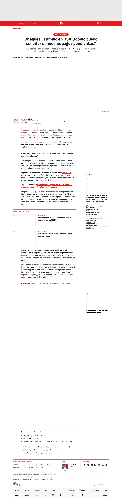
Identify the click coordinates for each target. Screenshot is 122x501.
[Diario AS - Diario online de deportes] (61, 23)
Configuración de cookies (54, 477)
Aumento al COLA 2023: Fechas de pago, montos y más (55, 235)
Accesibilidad (65, 477)
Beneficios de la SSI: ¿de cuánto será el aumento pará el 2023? (54, 218)
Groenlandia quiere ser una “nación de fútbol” (97, 312)
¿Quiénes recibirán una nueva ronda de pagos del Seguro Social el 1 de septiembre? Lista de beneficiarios (92, 224)
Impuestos (53, 283)
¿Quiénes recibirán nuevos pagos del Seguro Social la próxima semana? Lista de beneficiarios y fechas (96, 198)
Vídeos (34, 23)
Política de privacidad (31, 477)
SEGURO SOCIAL (42, 231)
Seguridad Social (42, 215)
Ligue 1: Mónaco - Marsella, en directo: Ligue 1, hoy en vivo (43, 453)
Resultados (21, 23)
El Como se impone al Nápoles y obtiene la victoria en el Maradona (46, 447)
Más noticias (105, 175)
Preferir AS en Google (69, 121)
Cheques (33, 283)
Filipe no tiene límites (30, 438)
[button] (57, 121)
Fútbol (28, 23)
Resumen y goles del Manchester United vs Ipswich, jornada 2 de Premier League (48, 442)
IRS (58, 283)
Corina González (26, 119)
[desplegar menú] (14, 23)
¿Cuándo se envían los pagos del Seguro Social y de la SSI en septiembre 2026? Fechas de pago (92, 210)
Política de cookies (42, 477)
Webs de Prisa (101, 484)
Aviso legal (22, 477)
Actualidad (17, 29)
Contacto (15, 477)
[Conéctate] (98, 23)
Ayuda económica (61, 34)
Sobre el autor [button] (24, 122)
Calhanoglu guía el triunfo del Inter (35, 435)
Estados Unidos (65, 283)
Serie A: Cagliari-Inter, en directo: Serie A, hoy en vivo (41, 450)
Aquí (23, 277)
